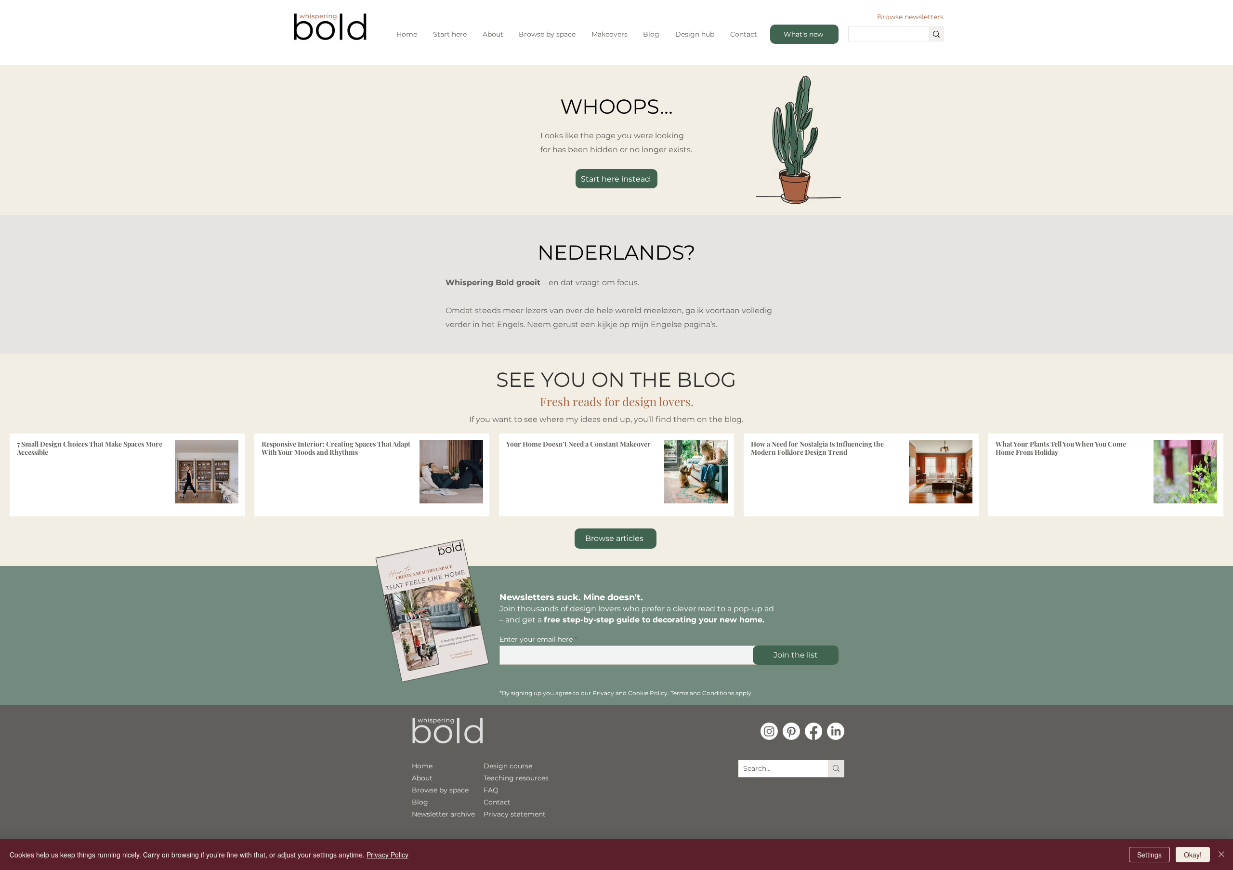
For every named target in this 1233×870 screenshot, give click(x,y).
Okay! (1193, 854)
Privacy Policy (387, 854)
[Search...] (936, 34)
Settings (1149, 854)
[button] (450, 34)
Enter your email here (536, 639)
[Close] (1221, 854)
